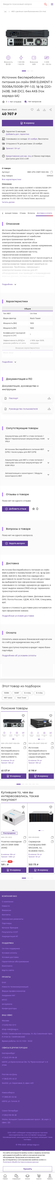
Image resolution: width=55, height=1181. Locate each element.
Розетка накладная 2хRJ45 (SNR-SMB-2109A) (11, 844)
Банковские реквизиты (12, 919)
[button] (27, 42)
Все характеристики (11, 179)
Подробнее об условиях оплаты (19, 655)
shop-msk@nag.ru (10, 1029)
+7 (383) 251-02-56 (9, 1097)
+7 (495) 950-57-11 (9, 1025)
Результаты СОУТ (10, 932)
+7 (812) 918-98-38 (9, 1115)
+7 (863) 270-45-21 (9, 1079)
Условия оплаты (9, 953)
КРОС (4, 1000)
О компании (7, 901)
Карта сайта (8, 970)
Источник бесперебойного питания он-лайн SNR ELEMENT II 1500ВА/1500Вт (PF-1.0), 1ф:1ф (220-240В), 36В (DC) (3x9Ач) (11, 752)
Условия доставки (10, 957)
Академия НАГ (8, 995)
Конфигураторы (9, 1008)
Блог (4, 982)
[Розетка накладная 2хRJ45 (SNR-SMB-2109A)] (13, 816)
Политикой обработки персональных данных (20, 1162)
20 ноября (32, 139)
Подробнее (7, 284)
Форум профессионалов (13, 991)
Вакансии (6, 910)
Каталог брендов (10, 928)
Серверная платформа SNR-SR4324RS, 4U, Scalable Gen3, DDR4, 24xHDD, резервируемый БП (39, 846)
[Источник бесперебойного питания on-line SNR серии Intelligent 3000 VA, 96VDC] (41, 725)
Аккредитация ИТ (10, 936)
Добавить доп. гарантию (17, 134)
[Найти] (45, 4)
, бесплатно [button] (38, 139)
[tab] (23, 213)
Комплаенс (7, 966)
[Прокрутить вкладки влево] (2, 213)
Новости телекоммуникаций (15, 987)
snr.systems (7, 1004)
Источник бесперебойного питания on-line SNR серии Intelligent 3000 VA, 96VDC (39, 752)
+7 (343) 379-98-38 (9, 1057)
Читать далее (8, 202)
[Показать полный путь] (5, 12)
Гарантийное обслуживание (15, 961)
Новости (6, 906)
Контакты (6, 915)
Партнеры (7, 923)
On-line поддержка (11, 948)
